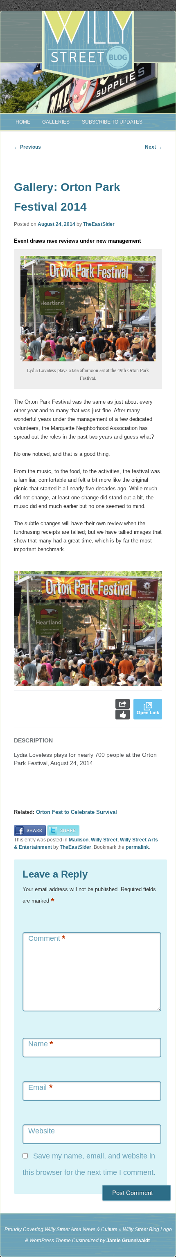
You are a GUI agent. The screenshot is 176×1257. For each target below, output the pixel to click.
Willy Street (104, 840)
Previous (27, 147)
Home (23, 122)
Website (41, 1131)
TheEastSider (99, 224)
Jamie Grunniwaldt (128, 1240)
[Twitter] (63, 830)
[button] (145, 628)
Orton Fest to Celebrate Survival (76, 812)
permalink (137, 847)
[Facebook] (30, 830)
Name (40, 1044)
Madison (78, 840)
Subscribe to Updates (112, 122)
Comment (46, 938)
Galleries (56, 122)
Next (153, 147)
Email (40, 1087)
